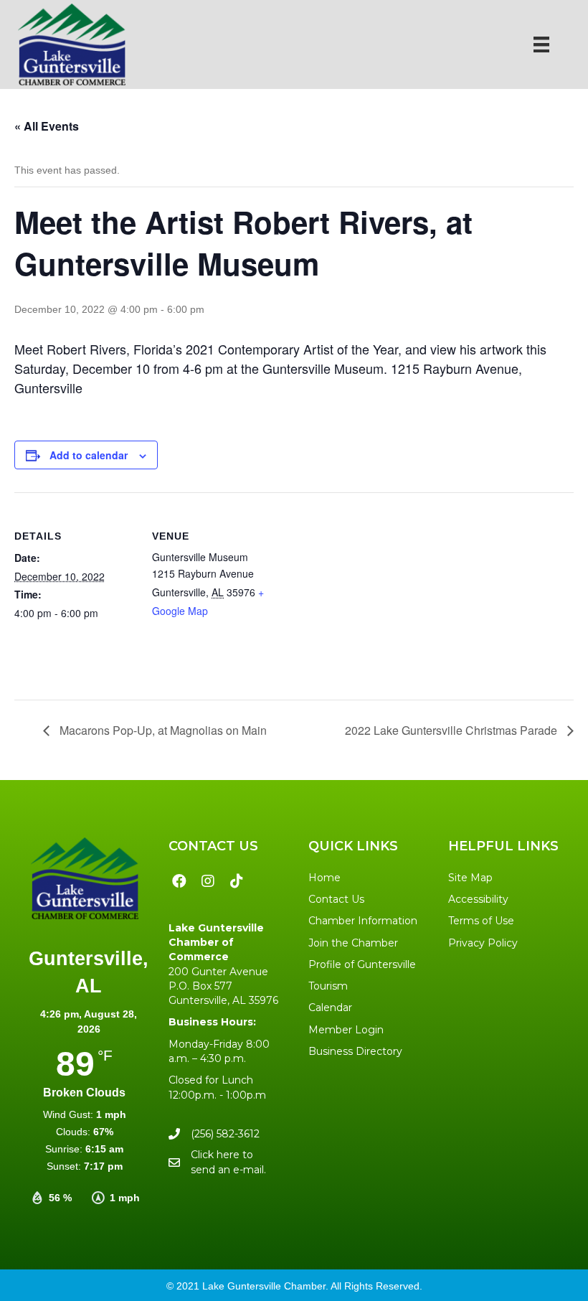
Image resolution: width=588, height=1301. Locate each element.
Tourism (328, 986)
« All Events (46, 126)
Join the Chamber (353, 942)
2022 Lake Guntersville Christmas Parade (452, 730)
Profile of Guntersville (362, 964)
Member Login (346, 1029)
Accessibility (478, 899)
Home (324, 877)
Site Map (470, 877)
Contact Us (336, 899)
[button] (179, 881)
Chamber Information (362, 920)
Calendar (330, 1007)
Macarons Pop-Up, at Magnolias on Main (162, 730)
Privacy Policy (483, 942)
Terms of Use (481, 920)
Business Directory (355, 1051)
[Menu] (541, 44)
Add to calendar (88, 455)
